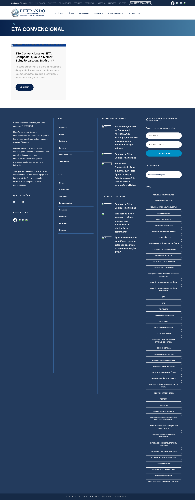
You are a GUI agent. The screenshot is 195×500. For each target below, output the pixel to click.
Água (71, 13)
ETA (163, 297)
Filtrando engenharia (163, 327)
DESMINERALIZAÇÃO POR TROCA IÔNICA (164, 243)
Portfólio (63, 223)
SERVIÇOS (78, 3)
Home (61, 183)
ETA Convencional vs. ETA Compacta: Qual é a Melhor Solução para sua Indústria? (35, 57)
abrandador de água (164, 201)
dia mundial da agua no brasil (163, 249)
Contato (62, 230)
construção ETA (164, 237)
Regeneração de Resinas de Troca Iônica (163, 386)
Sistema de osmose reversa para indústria (163, 444)
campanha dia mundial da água (164, 231)
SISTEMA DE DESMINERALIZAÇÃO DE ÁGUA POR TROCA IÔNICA (163, 418)
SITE (30, 3)
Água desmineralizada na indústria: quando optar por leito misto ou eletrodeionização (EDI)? (126, 245)
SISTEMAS (52, 3)
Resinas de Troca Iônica (164, 393)
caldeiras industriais (164, 225)
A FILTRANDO (40, 3)
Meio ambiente (115, 13)
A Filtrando (64, 190)
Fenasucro (163, 309)
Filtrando (163, 321)
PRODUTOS (89, 3)
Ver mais (24, 87)
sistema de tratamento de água (164, 451)
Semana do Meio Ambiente (163, 411)
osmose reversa (164, 348)
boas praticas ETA (163, 219)
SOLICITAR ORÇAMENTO (140, 3)
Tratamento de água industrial (163, 457)
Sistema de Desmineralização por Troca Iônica (164, 427)
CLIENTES (112, 3)
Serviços (63, 210)
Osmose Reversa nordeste (164, 366)
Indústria (84, 13)
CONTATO (122, 3)
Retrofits (164, 405)
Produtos (63, 217)
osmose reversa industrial (163, 360)
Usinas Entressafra (163, 476)
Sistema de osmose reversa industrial (163, 436)
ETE (163, 303)
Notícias (59, 13)
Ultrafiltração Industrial (163, 470)
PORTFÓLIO (100, 3)
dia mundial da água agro (164, 261)
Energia (98, 13)
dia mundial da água (163, 255)
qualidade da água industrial (163, 378)
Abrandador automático (163, 195)
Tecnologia (134, 13)
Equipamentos (65, 203)
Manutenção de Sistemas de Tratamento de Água (163, 341)
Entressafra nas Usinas (164, 268)
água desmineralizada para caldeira (163, 482)
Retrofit (163, 399)
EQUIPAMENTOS (65, 3)
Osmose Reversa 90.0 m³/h (163, 354)
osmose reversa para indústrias (163, 372)
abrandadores (163, 213)
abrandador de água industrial (163, 207)
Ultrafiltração (163, 463)
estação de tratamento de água (163, 282)
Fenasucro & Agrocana (164, 315)
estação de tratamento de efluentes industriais (163, 275)
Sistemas (63, 196)
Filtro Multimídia (164, 333)
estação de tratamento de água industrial (163, 290)
